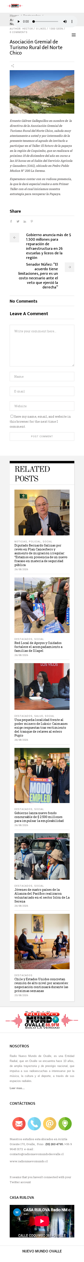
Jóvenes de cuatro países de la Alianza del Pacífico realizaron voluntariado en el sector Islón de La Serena (42, 895)
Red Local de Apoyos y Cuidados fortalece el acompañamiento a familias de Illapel (38, 647)
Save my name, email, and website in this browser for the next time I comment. (40, 421)
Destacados (23, 639)
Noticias (20, 541)
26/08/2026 (21, 569)
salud (38, 716)
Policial (35, 541)
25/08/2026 (21, 995)
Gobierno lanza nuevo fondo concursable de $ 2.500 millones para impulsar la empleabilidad (39, 817)
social (47, 541)
